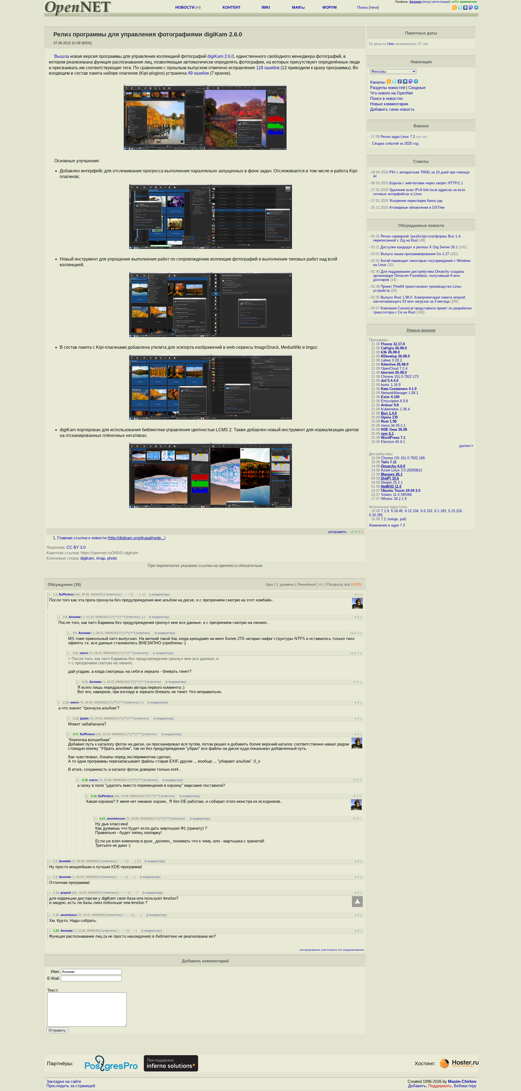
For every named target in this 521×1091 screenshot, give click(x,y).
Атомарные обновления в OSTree (416, 207)
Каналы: (378, 82)
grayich (66, 892)
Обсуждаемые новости (421, 225)
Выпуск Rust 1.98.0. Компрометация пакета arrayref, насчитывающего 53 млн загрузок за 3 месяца (419, 299)
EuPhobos (66, 594)
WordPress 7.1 (393, 438)
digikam (87, 558)
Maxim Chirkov (462, 1081)
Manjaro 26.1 (391, 474)
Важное (421, 126)
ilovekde (65, 861)
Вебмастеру (465, 1086)
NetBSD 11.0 (391, 486)
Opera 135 (389, 417)
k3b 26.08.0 (390, 352)
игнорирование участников (317, 949)
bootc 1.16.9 (391, 385)
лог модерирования (351, 949)
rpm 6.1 (387, 434)
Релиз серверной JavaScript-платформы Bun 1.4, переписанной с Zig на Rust (417, 238)
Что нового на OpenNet (391, 93)
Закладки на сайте (63, 1081)
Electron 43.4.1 (393, 442)
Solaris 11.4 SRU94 (396, 495)
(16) (77, 584)
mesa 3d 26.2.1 (393, 425)
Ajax (269, 584)
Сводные (416, 87)
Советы (421, 161)
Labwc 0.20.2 (391, 360)
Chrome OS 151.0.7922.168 (403, 458)
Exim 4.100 (390, 397)
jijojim (84, 718)
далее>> (466, 446)
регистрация (440, 1)
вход (426, 1)
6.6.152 (426, 511)
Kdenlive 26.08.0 (394, 364)
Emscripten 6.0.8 (394, 401)
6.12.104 (411, 511)
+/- (321, 584)
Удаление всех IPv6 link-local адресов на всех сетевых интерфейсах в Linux (419, 192)
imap (100, 558)
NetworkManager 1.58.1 (399, 393)
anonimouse (116, 818)
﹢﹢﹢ (126, 594)
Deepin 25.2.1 (392, 482)
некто (84, 653)
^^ (116, 617)
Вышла (61, 56)
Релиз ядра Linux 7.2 (398, 137)
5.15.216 (455, 511)
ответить (113, 594)
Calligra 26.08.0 (394, 348)
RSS (357, 584)
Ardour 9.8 (390, 405)
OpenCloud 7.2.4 (394, 368)
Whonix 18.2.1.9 (393, 499)
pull (402, 519)
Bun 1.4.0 (389, 413)
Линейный (306, 584)
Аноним (75, 617)
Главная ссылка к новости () (111, 538)
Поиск (362, 7)
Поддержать (440, 1086)
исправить (337, 532)
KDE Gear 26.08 (394, 429)
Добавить (417, 1086)
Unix (390, 44)
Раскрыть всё (338, 584)
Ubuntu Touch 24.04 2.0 (400, 491)
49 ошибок (198, 73)
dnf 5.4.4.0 (389, 381)
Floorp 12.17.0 (393, 344)
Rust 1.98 (388, 421)
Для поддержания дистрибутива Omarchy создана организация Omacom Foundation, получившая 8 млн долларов (418, 275)
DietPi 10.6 (390, 478)
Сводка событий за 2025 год (395, 143)
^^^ (122, 617)
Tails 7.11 (388, 462)
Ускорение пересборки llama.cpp (415, 201)
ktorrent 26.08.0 (394, 372)
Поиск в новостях (386, 98)
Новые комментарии (389, 104)
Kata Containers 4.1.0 (399, 389)
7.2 (383, 519)
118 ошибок (267, 67)
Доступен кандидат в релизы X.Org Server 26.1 (419, 247)
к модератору (159, 594)
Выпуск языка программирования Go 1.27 (415, 254)
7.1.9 (385, 511)
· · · (136, 594)
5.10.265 (376, 515)
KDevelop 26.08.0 (395, 356)
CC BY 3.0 (75, 547)
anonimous (69, 914)
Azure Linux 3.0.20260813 (401, 470)
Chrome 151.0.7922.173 (399, 377)
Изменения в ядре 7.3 (387, 525)
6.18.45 (397, 511)
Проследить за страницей (70, 1086)
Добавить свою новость (392, 109)
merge (393, 519)
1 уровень (285, 584)
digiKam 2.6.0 (220, 56)
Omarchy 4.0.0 (393, 466)
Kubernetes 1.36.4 (395, 409)
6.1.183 (440, 511)
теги (373, 7)
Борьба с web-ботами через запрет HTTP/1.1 (426, 183)
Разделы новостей (387, 87)
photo (112, 558)
